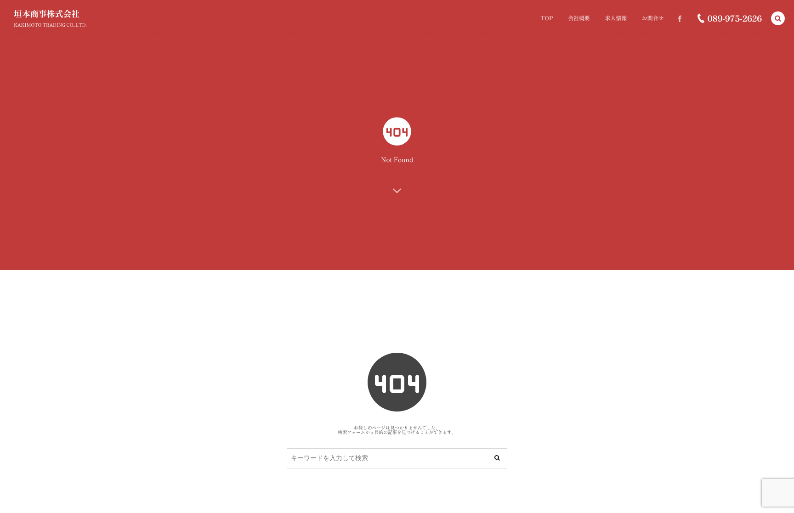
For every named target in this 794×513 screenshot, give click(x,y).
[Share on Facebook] (679, 18)
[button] (778, 18)
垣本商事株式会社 (46, 14)
